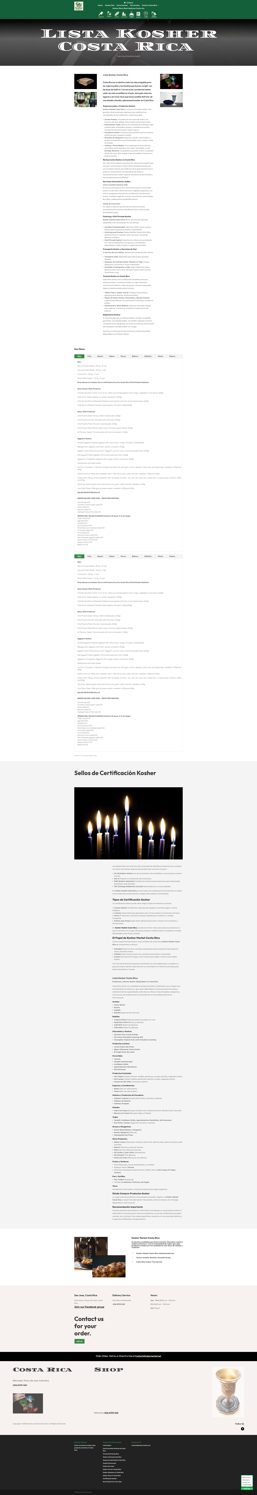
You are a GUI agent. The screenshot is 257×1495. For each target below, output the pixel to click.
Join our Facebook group (89, 1306)
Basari (100, 356)
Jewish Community (109, 1463)
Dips (79, 356)
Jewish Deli (109, 5)
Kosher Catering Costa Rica (112, 1457)
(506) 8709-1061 (20, 1385)
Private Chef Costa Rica (111, 1454)
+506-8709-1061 (118, 1304)
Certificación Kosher (110, 1478)
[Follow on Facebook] (242, 1428)
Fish (89, 356)
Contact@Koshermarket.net (148, 1356)
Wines (160, 356)
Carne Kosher (122, 5)
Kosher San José (108, 1466)
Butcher (148, 356)
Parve (123, 356)
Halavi (112, 356)
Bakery (135, 356)
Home (100, 5)
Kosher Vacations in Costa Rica (113, 1472)
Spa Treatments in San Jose (112, 1482)
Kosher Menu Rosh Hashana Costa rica (128, 8)
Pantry (172, 356)
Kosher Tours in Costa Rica (112, 1475)
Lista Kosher (107, 1445)
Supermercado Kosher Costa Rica (114, 1460)
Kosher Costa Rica (149, 5)
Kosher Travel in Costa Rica (112, 1469)
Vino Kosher (135, 5)
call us (79, 1341)
